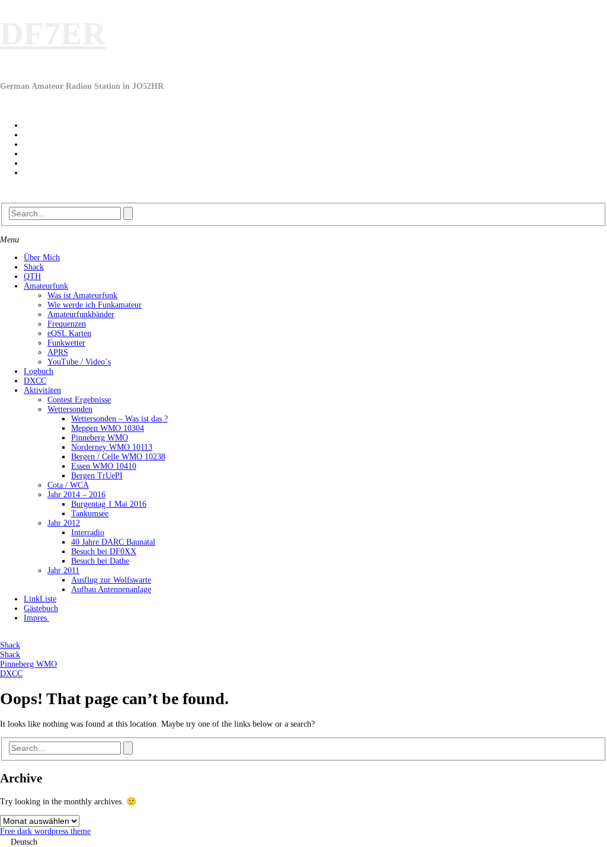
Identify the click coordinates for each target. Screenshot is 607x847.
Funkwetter (66, 342)
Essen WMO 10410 (103, 466)
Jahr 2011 (63, 570)
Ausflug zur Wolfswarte (111, 580)
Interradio (87, 532)
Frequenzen (66, 323)
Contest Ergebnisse (79, 399)
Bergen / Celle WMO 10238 (118, 456)
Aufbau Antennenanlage (111, 589)
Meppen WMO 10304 (107, 428)
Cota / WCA (68, 485)
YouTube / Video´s (79, 361)
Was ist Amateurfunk (82, 295)
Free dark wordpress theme (45, 831)
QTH (32, 276)
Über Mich (42, 257)
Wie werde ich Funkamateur (94, 305)
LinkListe (40, 599)
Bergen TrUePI (97, 475)
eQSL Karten (69, 333)
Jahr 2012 (63, 523)
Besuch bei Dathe (100, 561)
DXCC (35, 380)
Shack (34, 267)
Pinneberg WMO (99, 437)
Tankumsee (89, 513)
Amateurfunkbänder (80, 314)
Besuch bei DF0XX (103, 551)
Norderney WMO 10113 (111, 447)
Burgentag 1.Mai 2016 (108, 504)
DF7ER (53, 33)
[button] (303, 841)
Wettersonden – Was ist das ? (119, 418)
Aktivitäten (42, 390)
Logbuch (38, 371)
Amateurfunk (46, 286)
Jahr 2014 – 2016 (76, 494)
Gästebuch (41, 608)
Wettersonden (69, 409)
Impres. (36, 617)
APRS (57, 352)
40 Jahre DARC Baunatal (113, 542)
